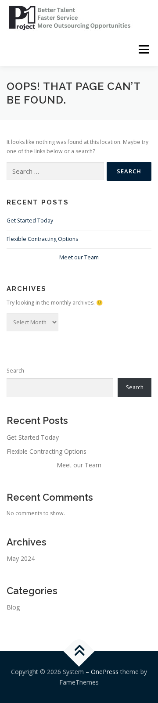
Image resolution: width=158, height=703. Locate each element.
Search (15, 370)
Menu (143, 49)
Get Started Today (30, 220)
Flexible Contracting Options (42, 239)
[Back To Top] (79, 651)
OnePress (104, 671)
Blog (13, 607)
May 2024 (21, 558)
